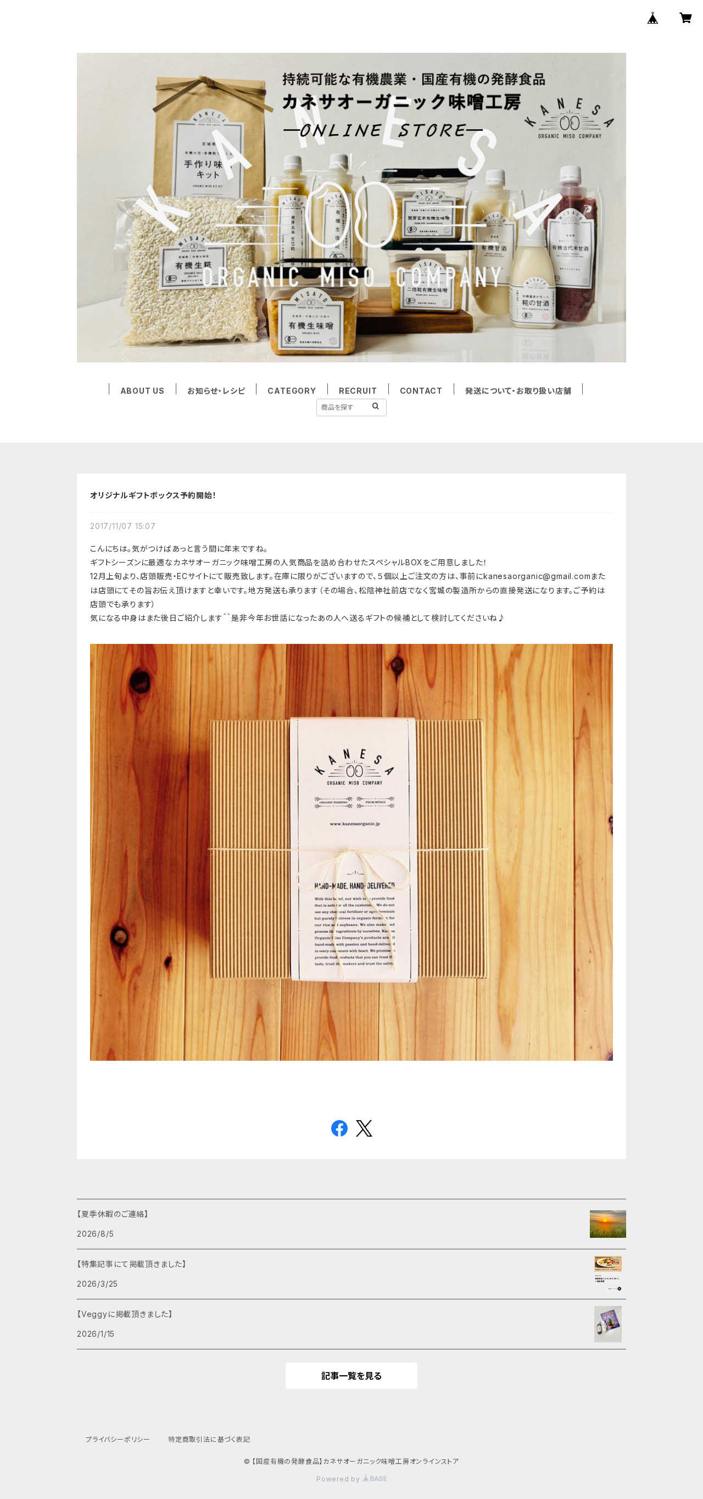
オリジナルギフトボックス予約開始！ (153, 495)
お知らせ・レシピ (216, 390)
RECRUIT (358, 390)
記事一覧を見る (351, 1375)
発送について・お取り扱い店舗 (518, 390)
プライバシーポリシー (118, 1439)
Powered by (339, 1479)
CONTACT (421, 390)
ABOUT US (142, 390)
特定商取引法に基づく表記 (209, 1439)
